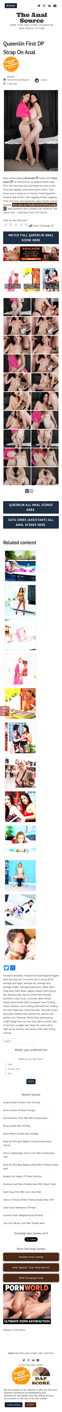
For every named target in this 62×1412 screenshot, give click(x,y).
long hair (45, 1009)
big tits (26, 994)
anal (5, 979)
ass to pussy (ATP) (43, 979)
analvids (10, 76)
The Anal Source (31, 17)
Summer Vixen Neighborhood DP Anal (23, 1215)
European (35, 1002)
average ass (30, 983)
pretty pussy (46, 1017)
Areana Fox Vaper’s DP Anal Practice (22, 1176)
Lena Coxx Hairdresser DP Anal (19, 1207)
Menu (12, 5)
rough (6, 1021)
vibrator (20, 1029)
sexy (33, 1021)
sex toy (26, 1021)
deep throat (44, 998)
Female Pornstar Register (18, 79)
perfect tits (9, 1017)
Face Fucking (48, 1002)
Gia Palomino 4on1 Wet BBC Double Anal (25, 1118)
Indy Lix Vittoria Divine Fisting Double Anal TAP (28, 1199)
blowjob (46, 994)
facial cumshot (11, 1006)
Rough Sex (15, 1021)
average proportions (30, 987)
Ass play (13, 979)
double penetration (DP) (16, 1002)
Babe (45, 987)
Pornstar (21, 1017)
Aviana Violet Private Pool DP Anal (21, 1102)
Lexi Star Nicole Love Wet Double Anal (24, 1223)
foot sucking (27, 1006)
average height (11, 987)
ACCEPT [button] (30, 1404)
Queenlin (29, 178)
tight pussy (9, 1029)
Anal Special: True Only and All (31, 1267)
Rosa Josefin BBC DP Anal (17, 1125)
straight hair (22, 1025)
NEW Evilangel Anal (31, 1278)
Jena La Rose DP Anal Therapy (19, 1110)
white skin (42, 1029)
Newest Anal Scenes (31, 1257)
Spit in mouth (44, 1021)
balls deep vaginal (24, 990)
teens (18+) (46, 1025)
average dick (43, 983)
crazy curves (20, 998)
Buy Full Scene (5, 711)
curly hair (32, 998)
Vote (31, 1081)
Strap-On (34, 1025)
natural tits (34, 1013)
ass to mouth (25, 979)
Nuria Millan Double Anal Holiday (20, 1133)
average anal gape (13, 983)
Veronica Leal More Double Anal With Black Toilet (29, 1184)
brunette (8, 998)
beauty (39, 990)
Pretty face (33, 1017)
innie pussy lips (32, 1009)
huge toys (18, 1009)
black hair (36, 994)
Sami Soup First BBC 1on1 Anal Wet (22, 1191)
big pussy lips (15, 994)
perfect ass (47, 1013)
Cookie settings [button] (14, 1404)
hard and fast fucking (46, 1006)
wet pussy (30, 1029)
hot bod (7, 1009)
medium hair (20, 1013)
